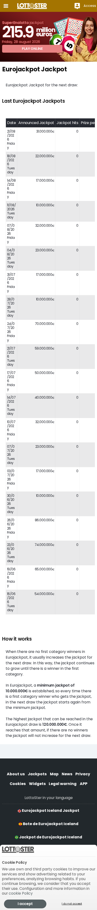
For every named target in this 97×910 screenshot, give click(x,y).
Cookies (18, 783)
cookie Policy (21, 893)
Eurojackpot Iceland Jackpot (50, 810)
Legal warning (63, 783)
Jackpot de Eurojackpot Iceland (50, 837)
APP (83, 783)
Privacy (82, 774)
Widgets (37, 783)
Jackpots (37, 774)
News (67, 774)
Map (54, 774)
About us (16, 774)
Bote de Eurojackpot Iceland (50, 824)
